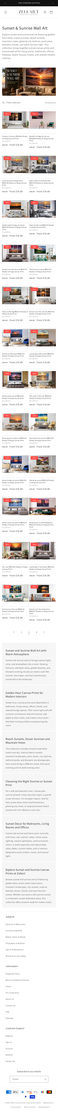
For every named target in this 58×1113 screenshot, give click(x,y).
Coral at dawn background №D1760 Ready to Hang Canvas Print (14, 183)
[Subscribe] (45, 1079)
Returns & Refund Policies (17, 980)
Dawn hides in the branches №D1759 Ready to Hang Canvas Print (41, 183)
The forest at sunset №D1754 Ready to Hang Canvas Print (40, 270)
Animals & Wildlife (14, 930)
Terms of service (30, 1107)
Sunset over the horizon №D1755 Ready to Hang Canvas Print (14, 270)
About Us (10, 999)
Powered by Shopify (33, 1103)
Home (8, 986)
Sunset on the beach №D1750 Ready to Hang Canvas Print (13, 355)
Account (9, 1048)
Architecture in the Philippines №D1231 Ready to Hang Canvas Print (41, 525)
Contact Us (11, 1005)
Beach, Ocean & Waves (16, 937)
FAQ (7, 1012)
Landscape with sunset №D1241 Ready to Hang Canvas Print (41, 355)
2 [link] (29, 632)
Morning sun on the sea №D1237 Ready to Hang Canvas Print (14, 439)
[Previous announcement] (5, 3)
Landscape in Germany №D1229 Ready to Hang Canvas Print (41, 568)
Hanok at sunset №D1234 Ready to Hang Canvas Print (41, 481)
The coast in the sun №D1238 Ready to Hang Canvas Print (40, 397)
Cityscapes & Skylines (15, 943)
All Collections (12, 992)
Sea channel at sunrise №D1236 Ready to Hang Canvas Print (41, 439)
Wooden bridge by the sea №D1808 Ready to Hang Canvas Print (41, 138)
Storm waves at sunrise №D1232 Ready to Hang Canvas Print (14, 524)
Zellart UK (10, 1061)
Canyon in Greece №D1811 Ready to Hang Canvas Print (15, 137)
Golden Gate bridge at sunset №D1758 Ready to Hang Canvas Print (14, 227)
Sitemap (9, 1018)
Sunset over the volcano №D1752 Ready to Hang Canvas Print (42, 313)
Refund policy (48, 1103)
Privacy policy (16, 1107)
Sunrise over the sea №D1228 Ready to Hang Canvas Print (13, 610)
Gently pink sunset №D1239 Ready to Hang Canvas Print (13, 397)
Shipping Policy (13, 973)
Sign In (9, 1042)
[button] (6, 12)
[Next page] (44, 632)
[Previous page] (14, 632)
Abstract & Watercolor (16, 924)
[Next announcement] (53, 3)
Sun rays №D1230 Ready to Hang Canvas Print (14, 568)
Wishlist (9, 1055)
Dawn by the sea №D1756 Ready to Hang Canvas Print (41, 226)
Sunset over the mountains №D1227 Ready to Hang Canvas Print (41, 611)
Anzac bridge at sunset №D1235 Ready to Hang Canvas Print (14, 481)
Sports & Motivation (15, 949)
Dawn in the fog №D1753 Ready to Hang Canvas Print (15, 313)
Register (9, 1036)
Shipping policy (44, 1107)
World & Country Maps (16, 956)
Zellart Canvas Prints (18, 1103)
